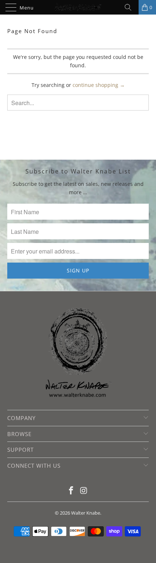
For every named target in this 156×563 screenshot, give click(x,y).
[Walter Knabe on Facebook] (71, 491)
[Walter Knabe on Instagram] (84, 491)
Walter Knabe (85, 513)
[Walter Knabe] (78, 7)
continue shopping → (99, 84)
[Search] (130, 7)
